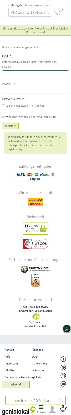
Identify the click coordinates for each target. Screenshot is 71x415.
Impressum (11, 363)
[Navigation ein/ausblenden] (52, 409)
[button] (41, 410)
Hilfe (7, 356)
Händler (9, 370)
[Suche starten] (61, 400)
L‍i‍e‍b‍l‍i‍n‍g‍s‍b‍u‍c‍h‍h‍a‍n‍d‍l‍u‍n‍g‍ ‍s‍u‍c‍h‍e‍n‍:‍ (29, 5)
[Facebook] (63, 359)
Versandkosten (43, 311)
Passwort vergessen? (14, 99)
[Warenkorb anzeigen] (63, 411)
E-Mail (7, 67)
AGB (34, 356)
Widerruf (16, 384)
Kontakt (9, 350)
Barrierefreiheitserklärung (17, 377)
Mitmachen (38, 370)
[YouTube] (63, 384)
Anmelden (10, 126)
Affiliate (36, 377)
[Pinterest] (63, 367)
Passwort (8, 84)
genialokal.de (16, 28)
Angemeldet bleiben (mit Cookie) (25, 105)
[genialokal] (19, 410)
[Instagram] (63, 376)
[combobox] (31, 400)
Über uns (37, 350)
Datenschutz (39, 363)
